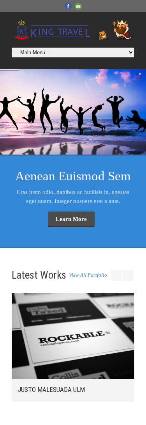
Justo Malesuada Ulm (51, 389)
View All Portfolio (88, 275)
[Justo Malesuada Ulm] (73, 336)
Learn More (71, 219)
